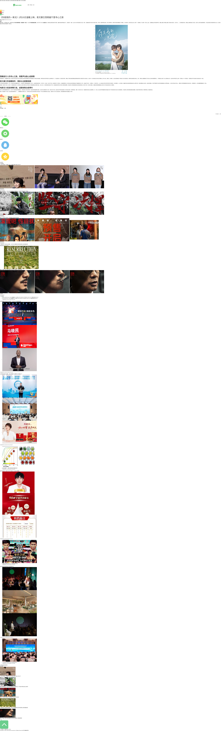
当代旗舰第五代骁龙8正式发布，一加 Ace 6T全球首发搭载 (10, 301)
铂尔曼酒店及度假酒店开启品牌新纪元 (7, 566)
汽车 (21, 0)
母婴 (12, 0)
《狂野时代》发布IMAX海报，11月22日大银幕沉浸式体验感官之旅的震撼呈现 (14, 244)
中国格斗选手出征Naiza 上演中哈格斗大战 (9, 563)
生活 (10, 0)
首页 (1, 0)
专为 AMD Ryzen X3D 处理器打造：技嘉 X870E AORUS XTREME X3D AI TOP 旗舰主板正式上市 (19, 298)
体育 (6, 0)
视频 (14, 0)
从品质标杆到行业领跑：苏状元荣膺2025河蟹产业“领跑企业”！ (11, 373)
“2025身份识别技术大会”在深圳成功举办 (9, 662)
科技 (23, 0)
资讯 (2, 0)
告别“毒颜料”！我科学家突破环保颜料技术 (9, 468)
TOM (3, 299)
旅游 (8, 0)
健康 (17, 0)
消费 (19, 0)
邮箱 (25, 0)
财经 (15, 0)
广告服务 (5, 729)
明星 (31, 4)
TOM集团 (1, 729)
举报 (1, 107)
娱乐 (4, 0)
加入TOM (9, 729)
